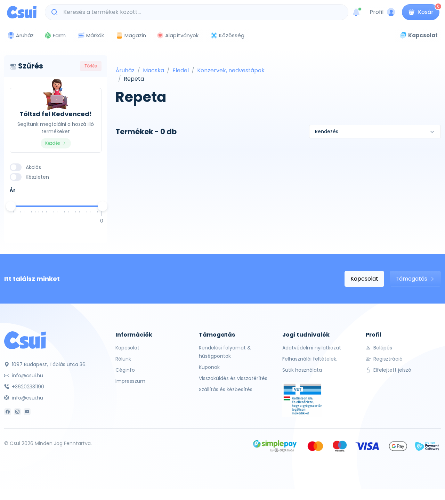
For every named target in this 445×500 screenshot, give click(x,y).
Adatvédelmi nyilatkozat (311, 347)
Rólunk (123, 358)
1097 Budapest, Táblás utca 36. (48, 364)
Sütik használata (302, 369)
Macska (153, 70)
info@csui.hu (26, 375)
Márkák (95, 35)
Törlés (90, 66)
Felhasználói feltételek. (309, 358)
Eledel (180, 70)
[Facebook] (7, 411)
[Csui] (25, 340)
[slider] (11, 206)
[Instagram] (17, 411)
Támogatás (412, 279)
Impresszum (130, 381)
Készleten (37, 177)
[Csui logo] (22, 12)
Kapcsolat (364, 279)
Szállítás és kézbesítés (225, 389)
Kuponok (209, 367)
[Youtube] (27, 411)
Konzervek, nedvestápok (231, 70)
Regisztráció (387, 358)
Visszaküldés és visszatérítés (233, 378)
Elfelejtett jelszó (391, 369)
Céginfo (125, 369)
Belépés (382, 347)
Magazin (135, 35)
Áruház (125, 70)
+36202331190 (27, 386)
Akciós (33, 167)
